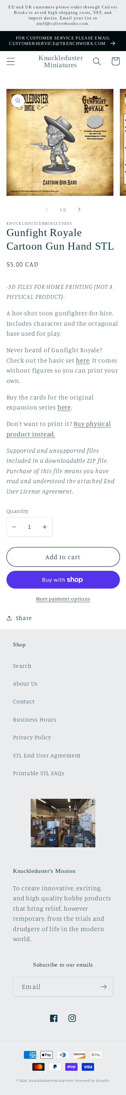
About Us (25, 683)
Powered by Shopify (92, 1080)
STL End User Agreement (47, 755)
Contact (23, 701)
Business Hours (35, 719)
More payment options (63, 599)
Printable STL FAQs (39, 772)
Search (22, 665)
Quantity (17, 510)
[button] (10, 61)
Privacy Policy (32, 737)
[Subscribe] (103, 987)
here (82, 360)
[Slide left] (46, 209)
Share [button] (24, 617)
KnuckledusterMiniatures (51, 1080)
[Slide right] (79, 209)
